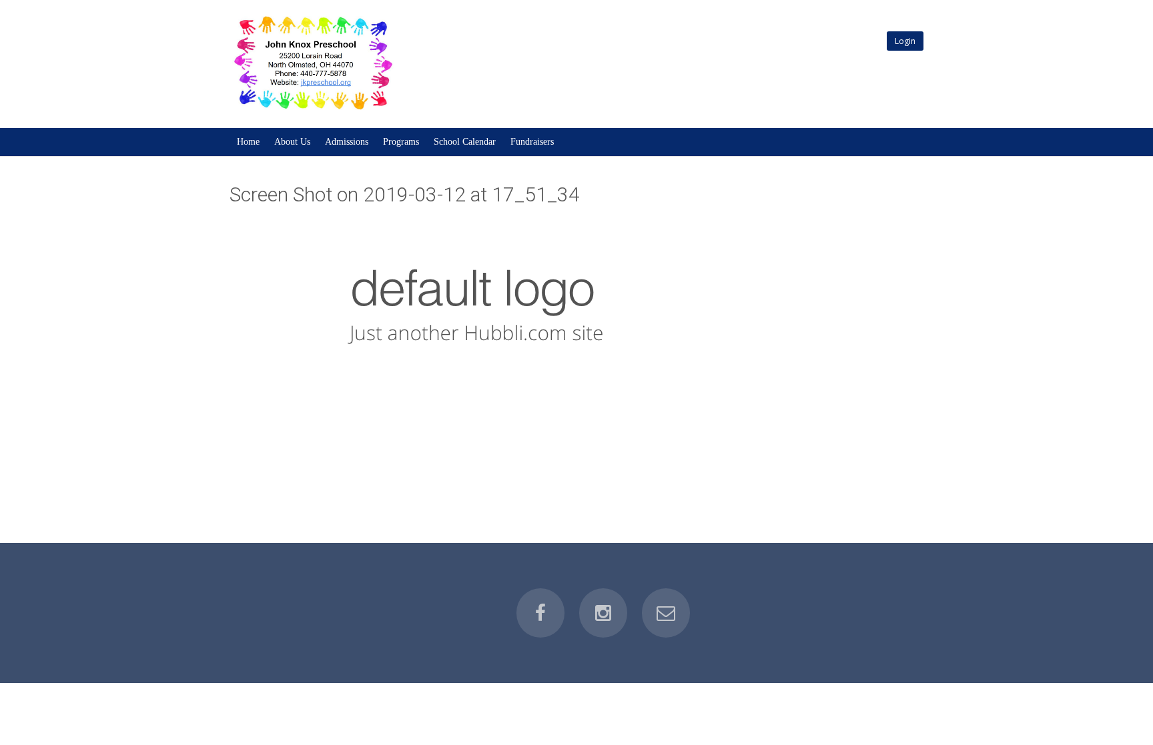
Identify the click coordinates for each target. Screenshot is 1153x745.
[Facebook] (540, 613)
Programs (401, 142)
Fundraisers (532, 142)
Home (248, 142)
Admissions (346, 142)
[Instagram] (603, 613)
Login (905, 41)
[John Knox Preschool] (312, 110)
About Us (292, 142)
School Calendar (465, 142)
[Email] (666, 613)
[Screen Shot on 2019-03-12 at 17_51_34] (470, 306)
